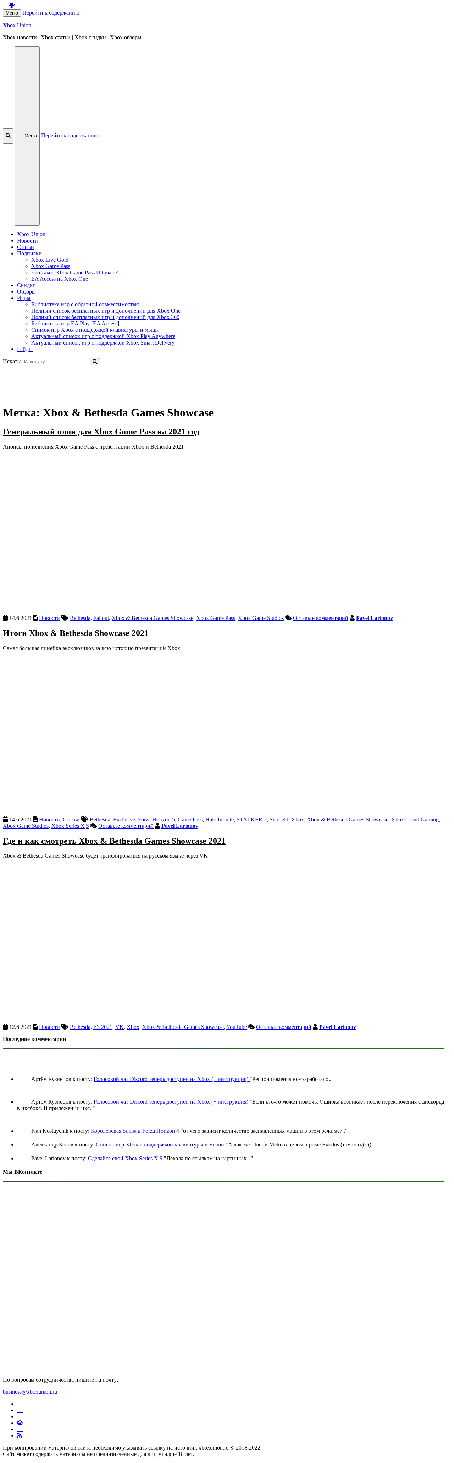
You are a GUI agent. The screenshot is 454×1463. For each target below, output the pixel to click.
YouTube (236, 1027)
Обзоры (26, 292)
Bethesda (80, 618)
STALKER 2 (252, 819)
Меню (12, 13)
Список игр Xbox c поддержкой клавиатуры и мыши (95, 330)
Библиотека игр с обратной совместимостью (85, 304)
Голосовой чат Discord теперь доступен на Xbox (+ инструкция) (172, 1079)
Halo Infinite (219, 819)
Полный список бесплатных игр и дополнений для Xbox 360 (105, 317)
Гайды (25, 349)
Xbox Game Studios (261, 618)
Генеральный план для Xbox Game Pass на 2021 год (101, 431)
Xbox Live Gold (49, 260)
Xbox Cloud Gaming (415, 819)
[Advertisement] (215, 381)
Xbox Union (17, 25)
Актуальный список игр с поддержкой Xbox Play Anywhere (103, 336)
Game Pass (190, 819)
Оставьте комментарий (320, 618)
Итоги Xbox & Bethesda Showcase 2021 (76, 633)
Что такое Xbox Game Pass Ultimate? (74, 272)
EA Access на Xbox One (59, 279)
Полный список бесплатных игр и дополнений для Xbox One (106, 311)
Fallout (101, 618)
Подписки (29, 253)
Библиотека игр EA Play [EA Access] (75, 323)
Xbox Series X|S (70, 826)
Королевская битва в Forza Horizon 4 (136, 1131)
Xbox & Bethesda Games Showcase (152, 618)
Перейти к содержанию (50, 13)
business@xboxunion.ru (30, 1392)
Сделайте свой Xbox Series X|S (126, 1158)
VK (119, 1027)
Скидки (26, 285)
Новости (27, 241)
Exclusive (124, 819)
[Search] (95, 361)
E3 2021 (102, 1027)
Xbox (297, 819)
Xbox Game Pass (50, 266)
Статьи (25, 247)
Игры (24, 298)
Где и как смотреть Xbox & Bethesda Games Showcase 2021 (114, 841)
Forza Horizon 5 (156, 819)
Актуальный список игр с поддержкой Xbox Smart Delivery (103, 343)
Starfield (279, 819)
